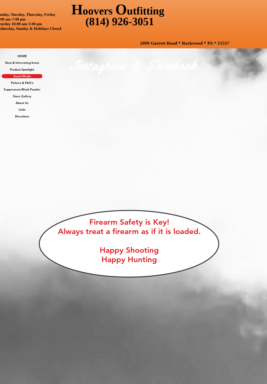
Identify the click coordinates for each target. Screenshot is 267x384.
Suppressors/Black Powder (22, 89)
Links (22, 109)
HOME (22, 56)
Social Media (22, 76)
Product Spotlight (22, 69)
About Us (22, 103)
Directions (22, 116)
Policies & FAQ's (22, 83)
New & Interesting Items (22, 63)
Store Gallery (22, 96)
